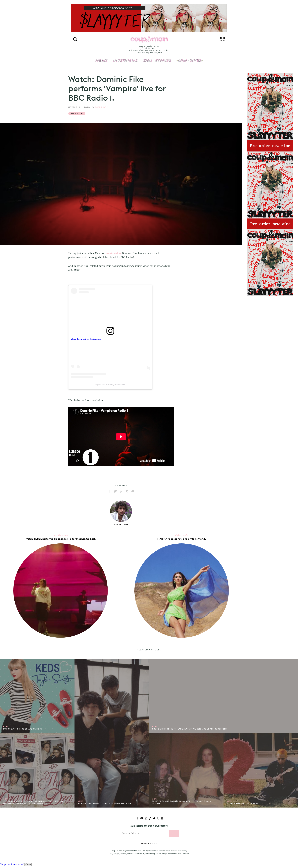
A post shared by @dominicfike (110, 384)
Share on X (115, 491)
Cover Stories (157, 58)
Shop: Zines (189, 58)
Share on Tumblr (126, 491)
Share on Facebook (109, 491)
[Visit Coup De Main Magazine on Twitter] (154, 818)
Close (28, 864)
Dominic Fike (77, 113)
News (101, 62)
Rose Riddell (102, 107)
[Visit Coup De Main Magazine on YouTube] (142, 818)
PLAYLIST (223, 39)
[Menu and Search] (75, 39)
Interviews (125, 58)
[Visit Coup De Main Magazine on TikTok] (150, 818)
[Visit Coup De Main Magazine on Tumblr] (158, 818)
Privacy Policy (149, 843)
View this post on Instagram (86, 339)
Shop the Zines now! (12, 864)
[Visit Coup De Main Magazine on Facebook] (138, 818)
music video (113, 253)
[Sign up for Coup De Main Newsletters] (162, 818)
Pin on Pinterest (121, 491)
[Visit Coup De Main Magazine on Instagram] (146, 818)
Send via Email (132, 491)
